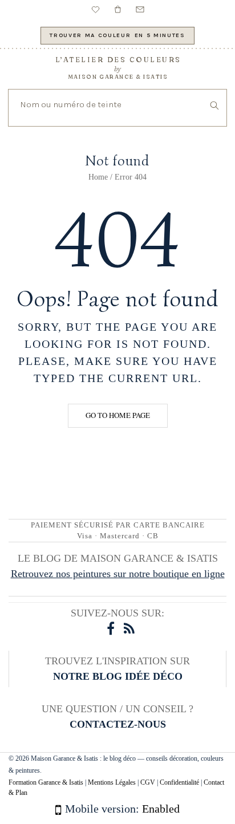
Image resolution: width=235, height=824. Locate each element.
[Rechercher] (214, 107)
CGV (147, 782)
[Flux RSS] (126, 628)
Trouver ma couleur (117, 35)
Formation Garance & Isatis (46, 782)
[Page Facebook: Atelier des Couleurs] (109, 628)
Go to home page (118, 415)
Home (98, 177)
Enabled (161, 808)
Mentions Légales (112, 782)
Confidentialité (179, 782)
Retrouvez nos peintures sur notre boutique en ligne (118, 573)
